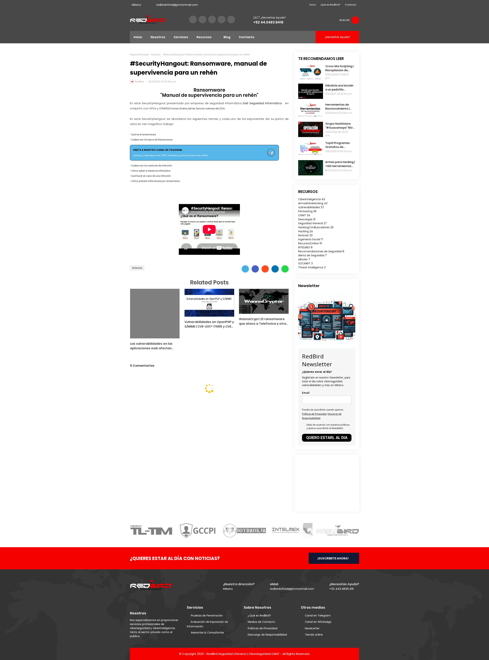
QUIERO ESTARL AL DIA (326, 437)
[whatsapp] (221, 19)
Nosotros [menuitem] (158, 37)
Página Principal (139, 54)
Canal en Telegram (318, 615)
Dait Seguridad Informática (263, 103)
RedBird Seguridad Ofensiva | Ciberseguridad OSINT (243, 654)
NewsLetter (312, 628)
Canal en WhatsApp (318, 622)
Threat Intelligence (312, 267)
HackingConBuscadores (316, 227)
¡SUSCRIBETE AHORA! (333, 558)
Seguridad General (312, 223)
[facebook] (193, 19)
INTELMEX (305, 247)
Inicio (312, 4)
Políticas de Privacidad (314, 414)
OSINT (304, 215)
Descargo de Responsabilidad (267, 635)
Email (305, 393)
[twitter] (202, 19)
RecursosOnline (310, 243)
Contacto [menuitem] (246, 37)
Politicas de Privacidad (262, 628)
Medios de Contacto (261, 622)
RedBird (139, 81)
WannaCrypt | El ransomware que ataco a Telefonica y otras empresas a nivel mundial (263, 321)
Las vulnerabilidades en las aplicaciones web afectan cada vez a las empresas (151, 346)
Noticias (156, 54)
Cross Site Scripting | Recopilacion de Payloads (339, 68)
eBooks (304, 259)
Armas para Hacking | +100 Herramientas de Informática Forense (340, 164)
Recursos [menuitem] (204, 37)
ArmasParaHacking (312, 203)
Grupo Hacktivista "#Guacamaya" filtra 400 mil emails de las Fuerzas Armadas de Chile (340, 126)
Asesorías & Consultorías (207, 632)
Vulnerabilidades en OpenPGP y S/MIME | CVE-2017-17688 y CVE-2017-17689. (209, 324)
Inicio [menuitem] (138, 37)
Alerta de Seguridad (312, 255)
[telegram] (231, 19)
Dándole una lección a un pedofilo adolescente (339, 88)
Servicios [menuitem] (181, 37)
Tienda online (314, 635)
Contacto (350, 4)
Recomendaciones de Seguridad (321, 251)
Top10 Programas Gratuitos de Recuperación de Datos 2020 (337, 145)
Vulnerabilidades (311, 207)
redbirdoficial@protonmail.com (177, 5)
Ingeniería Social (310, 239)
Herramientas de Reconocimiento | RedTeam (337, 107)
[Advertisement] (322, 483)
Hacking (305, 231)
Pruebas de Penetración (207, 615)
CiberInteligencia (311, 199)
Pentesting (307, 211)
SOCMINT (305, 263)
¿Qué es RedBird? (330, 4)
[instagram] (212, 19)
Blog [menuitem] (226, 37)
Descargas (306, 219)
